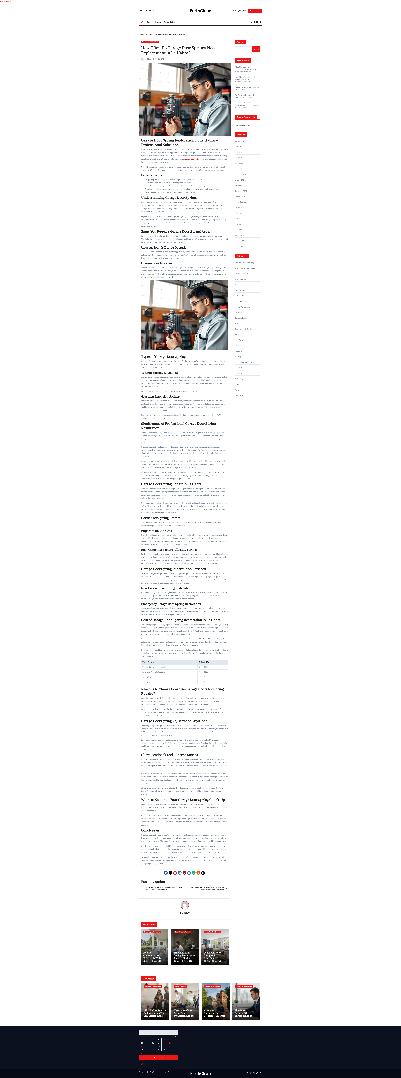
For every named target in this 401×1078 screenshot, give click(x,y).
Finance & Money (241, 301)
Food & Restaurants (242, 307)
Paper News (167, 1072)
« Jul (141, 1064)
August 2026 (239, 141)
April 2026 (239, 163)
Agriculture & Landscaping (245, 268)
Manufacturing (240, 340)
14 (164, 1043)
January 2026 (240, 180)
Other (237, 345)
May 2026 (238, 158)
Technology (239, 379)
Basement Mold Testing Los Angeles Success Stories (184, 955)
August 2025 (239, 207)
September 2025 (241, 202)
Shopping (238, 373)
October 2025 (240, 196)
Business (238, 285)
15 (170, 1043)
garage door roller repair (195, 159)
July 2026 (238, 147)
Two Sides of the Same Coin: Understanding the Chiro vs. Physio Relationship (245, 79)
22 (170, 1046)
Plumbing (238, 351)
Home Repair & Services (150, 42)
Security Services (241, 368)
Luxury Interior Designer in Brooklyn (212, 955)
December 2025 (241, 185)
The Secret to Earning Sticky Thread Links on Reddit (245, 96)
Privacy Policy (169, 22)
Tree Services (240, 395)
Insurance (238, 334)
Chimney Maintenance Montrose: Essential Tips (215, 1014)
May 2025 (238, 224)
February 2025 (240, 241)
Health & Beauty (241, 318)
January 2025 (240, 246)
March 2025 (239, 235)
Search (240, 42)
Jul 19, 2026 (188, 961)
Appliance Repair (241, 274)
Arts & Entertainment (243, 279)
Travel (237, 390)
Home (149, 22)
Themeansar (143, 1075)
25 (147, 1050)
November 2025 (241, 191)
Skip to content (5, 1)
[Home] (142, 22)
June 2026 (238, 152)
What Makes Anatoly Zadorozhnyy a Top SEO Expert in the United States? (246, 69)
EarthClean (200, 10)
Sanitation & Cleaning (243, 362)
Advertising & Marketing (244, 262)
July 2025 (238, 213)
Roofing (238, 357)
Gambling (238, 312)
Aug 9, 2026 (158, 961)
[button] (260, 22)
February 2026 (240, 174)
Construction (240, 290)
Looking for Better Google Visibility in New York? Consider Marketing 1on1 (247, 105)
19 (153, 1046)
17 (142, 1046)
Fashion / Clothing (242, 296)
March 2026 (239, 169)
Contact (158, 22)
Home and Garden (242, 323)
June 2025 (238, 219)
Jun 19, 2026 (219, 961)
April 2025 (239, 230)
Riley (149, 59)
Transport (238, 384)
